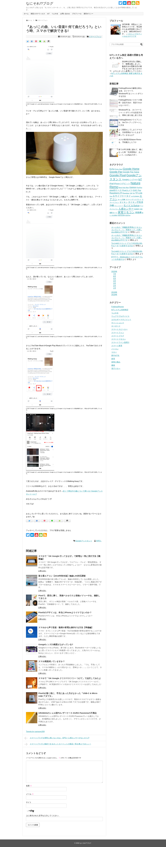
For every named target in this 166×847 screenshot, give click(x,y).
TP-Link (138, 193)
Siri (134, 193)
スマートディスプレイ (133, 199)
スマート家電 (116, 346)
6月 (114, 276)
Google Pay (116, 171)
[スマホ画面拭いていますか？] (31, 666)
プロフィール (77, 14)
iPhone (117, 184)
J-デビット (125, 183)
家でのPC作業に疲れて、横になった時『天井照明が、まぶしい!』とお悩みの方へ (131, 152)
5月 (114, 279)
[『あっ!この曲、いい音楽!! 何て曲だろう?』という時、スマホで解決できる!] (32, 41)
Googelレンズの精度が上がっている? (55, 644)
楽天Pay (127, 215)
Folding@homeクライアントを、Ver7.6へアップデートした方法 (130, 122)
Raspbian (126, 193)
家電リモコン (126, 212)
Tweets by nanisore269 (35, 732)
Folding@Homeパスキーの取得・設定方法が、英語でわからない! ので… (130, 102)
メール (30, 794)
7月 (114, 274)
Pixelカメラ (127, 190)
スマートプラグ (117, 336)
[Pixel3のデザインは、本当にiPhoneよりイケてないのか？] (31, 617)
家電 (113, 359)
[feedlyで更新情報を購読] (133, 3)
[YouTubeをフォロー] (129, 3)
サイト (28, 802)
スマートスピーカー (119, 329)
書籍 (113, 365)
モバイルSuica (131, 205)
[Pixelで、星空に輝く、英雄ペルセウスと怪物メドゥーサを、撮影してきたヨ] (31, 600)
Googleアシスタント (83, 541)
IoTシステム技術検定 (119, 310)
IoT (48, 14)
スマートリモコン (118, 339)
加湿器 (136, 209)
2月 (114, 286)
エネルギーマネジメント (121, 319)
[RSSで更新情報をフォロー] (137, 3)
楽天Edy (121, 215)
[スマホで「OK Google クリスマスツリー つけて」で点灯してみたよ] (31, 683)
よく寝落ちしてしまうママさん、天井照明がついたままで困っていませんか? (130, 132)
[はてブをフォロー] (125, 3)
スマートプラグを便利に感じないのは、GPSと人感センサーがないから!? (59, 738)
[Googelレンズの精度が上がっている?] (31, 649)
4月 (114, 281)
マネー (114, 352)
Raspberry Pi (116, 193)
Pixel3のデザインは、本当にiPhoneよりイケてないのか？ (65, 612)
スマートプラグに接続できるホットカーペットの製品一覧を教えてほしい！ (60, 744)
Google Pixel (118, 175)
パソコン (115, 349)
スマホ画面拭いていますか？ (51, 661)
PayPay (139, 187)
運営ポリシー (88, 14)
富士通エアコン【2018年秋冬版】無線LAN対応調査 (62, 576)
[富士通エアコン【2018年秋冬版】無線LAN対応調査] (31, 580)
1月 (114, 288)
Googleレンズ (128, 180)
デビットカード (118, 205)
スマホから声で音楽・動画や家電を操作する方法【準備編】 (65, 627)
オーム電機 (121, 199)
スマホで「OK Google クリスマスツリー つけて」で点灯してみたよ (69, 678)
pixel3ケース (116, 190)
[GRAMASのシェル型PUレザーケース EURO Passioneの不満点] (31, 717)
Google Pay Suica (131, 172)
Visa (111, 196)
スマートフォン (95, 37)
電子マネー (115, 369)
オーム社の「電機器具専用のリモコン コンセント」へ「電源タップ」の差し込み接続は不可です (126, 229)
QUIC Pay (137, 190)
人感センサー (126, 208)
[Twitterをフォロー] (120, 3)
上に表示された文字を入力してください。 (43, 816)
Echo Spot (118, 169)
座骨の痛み (115, 362)
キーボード (115, 326)
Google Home (131, 168)
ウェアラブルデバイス (120, 316)
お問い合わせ (65, 14)
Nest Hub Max (124, 187)
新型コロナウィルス (38, 14)
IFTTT (136, 180)
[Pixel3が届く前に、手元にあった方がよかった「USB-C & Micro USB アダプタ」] (31, 698)
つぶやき (55, 14)
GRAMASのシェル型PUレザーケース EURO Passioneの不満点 (67, 713)
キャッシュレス (117, 323)
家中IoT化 (115, 355)
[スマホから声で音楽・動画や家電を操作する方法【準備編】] (31, 632)
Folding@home (117, 307)
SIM (131, 193)
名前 (29, 786)
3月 (114, 283)
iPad (112, 183)
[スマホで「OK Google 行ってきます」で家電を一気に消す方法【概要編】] (31, 560)
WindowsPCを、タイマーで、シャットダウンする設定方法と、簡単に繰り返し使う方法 (131, 112)
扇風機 (138, 212)
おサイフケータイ (122, 196)
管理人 (99, 541)
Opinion (132, 187)
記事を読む (42, 571)
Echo (112, 169)
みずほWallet (135, 196)
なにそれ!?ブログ (39, 3)
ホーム (26, 14)
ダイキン (123, 202)
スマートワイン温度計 (120, 342)
